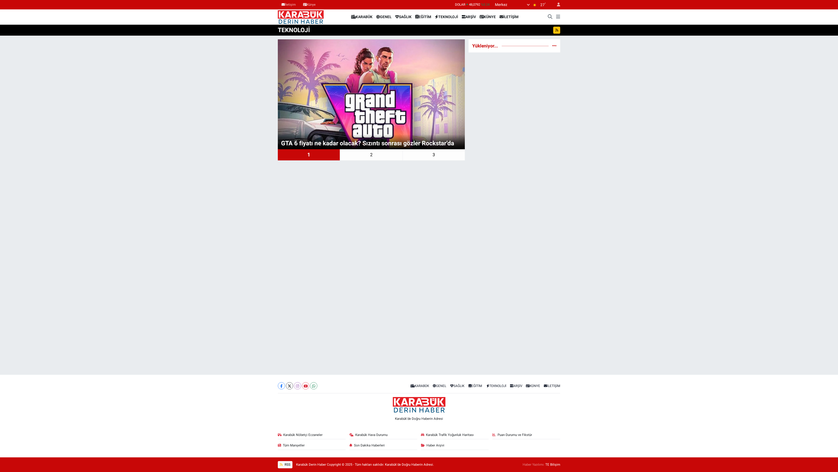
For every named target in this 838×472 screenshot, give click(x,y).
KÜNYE (490, 17)
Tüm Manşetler (294, 445)
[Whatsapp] (313, 385)
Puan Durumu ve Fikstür (515, 435)
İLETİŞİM (511, 17)
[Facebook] (281, 385)
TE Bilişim (552, 465)
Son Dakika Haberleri (369, 445)
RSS (287, 465)
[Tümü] (554, 45)
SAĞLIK (405, 17)
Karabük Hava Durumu (371, 435)
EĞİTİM (425, 17)
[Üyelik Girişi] (556, 4)
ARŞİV (470, 17)
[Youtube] (305, 385)
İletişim (290, 5)
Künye (311, 5)
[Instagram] (297, 385)
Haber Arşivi (435, 445)
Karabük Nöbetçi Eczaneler (303, 435)
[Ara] (550, 17)
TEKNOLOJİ (448, 17)
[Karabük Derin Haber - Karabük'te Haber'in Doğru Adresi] (301, 17)
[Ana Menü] (558, 17)
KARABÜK (364, 17)
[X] (289, 385)
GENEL (386, 17)
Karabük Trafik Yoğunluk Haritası (450, 435)
